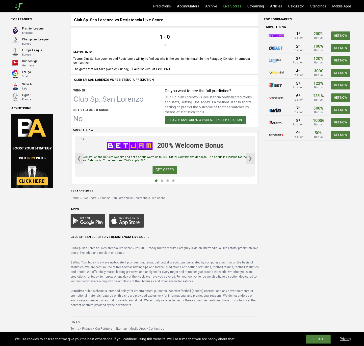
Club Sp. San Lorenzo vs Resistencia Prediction (205, 120)
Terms (75, 328)
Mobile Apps (342, 6)
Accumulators (188, 6)
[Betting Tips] (88, 220)
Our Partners (103, 328)
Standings (318, 6)
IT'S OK (318, 339)
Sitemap (121, 328)
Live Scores (232, 6)
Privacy (87, 328)
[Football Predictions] (17, 6)
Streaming (255, 6)
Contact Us (156, 328)
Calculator (296, 6)
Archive (211, 6)
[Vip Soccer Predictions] (32, 151)
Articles (276, 6)
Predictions (162, 6)
